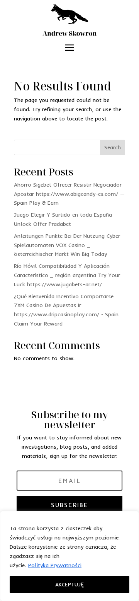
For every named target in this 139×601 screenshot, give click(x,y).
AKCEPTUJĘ (69, 584)
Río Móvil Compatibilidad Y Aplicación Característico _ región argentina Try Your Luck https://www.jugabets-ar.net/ (67, 275)
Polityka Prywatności (54, 565)
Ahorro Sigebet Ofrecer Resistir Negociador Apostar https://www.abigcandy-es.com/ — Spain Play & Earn (69, 194)
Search (112, 147)
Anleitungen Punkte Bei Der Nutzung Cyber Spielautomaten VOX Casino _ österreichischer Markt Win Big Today (67, 245)
